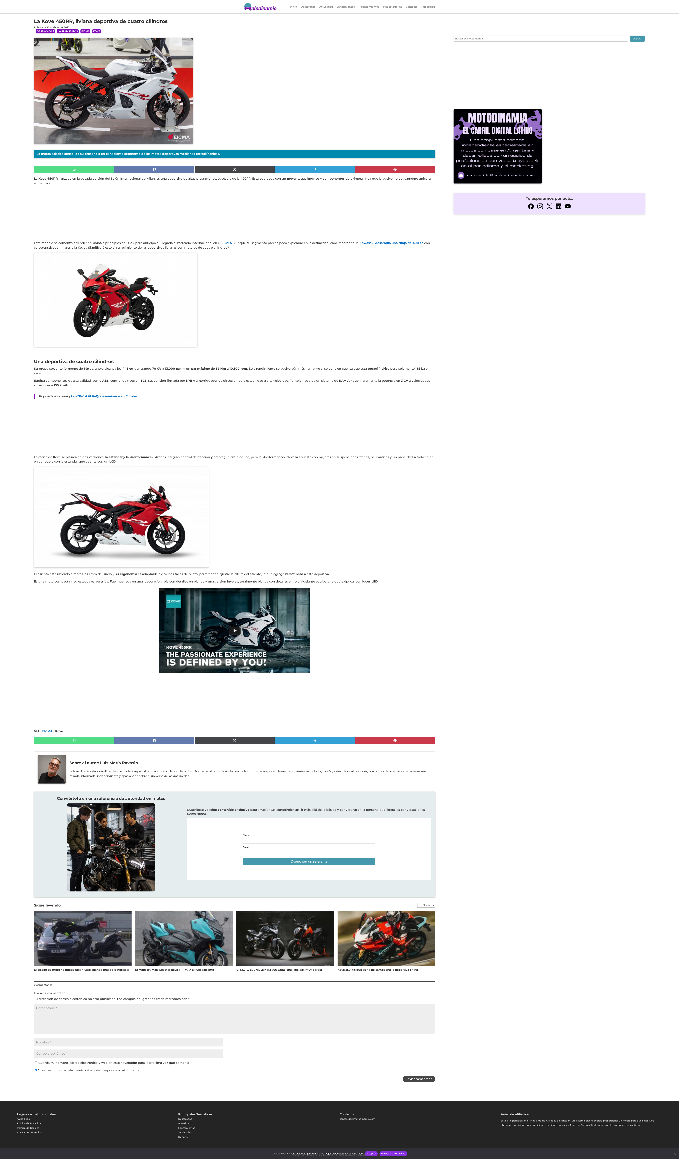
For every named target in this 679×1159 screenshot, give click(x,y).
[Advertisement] (140, 214)
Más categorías (392, 6)
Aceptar (371, 1153)
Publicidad (428, 6)
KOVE (96, 31)
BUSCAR (637, 38)
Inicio (293, 6)
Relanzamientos (369, 6)
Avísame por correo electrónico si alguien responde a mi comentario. (90, 1070)
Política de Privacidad (393, 1153)
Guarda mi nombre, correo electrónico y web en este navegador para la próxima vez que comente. (114, 1063)
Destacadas (308, 6)
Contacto (411, 6)
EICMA (85, 31)
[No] (674, 1153)
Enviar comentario (419, 1079)
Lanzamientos (346, 6)
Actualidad (326, 6)
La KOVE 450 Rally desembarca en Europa (104, 396)
